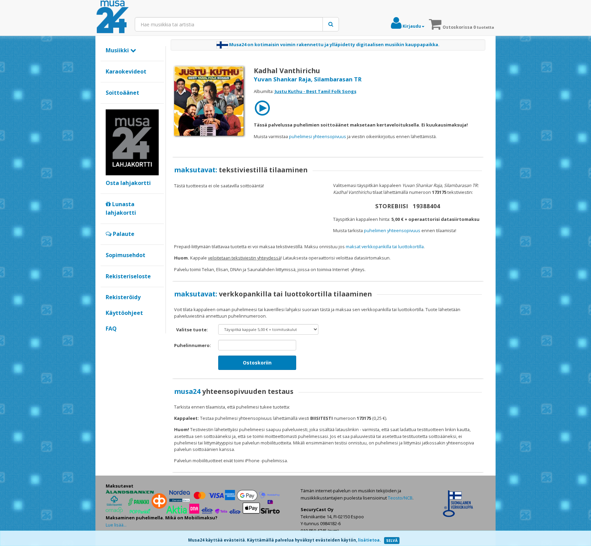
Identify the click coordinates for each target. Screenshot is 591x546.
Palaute (122, 234)
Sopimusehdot (125, 255)
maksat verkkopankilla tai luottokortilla (385, 246)
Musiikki (118, 50)
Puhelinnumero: (192, 345)
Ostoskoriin (257, 362)
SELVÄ (391, 540)
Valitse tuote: (192, 330)
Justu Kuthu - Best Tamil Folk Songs (315, 91)
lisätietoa (369, 540)
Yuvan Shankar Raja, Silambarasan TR (308, 79)
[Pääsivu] (112, 17)
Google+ (109, 340)
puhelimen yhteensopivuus (392, 230)
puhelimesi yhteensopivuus (317, 136)
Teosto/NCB (400, 498)
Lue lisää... (116, 525)
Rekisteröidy (123, 297)
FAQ (111, 328)
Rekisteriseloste (128, 276)
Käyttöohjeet (124, 313)
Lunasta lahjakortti (121, 208)
